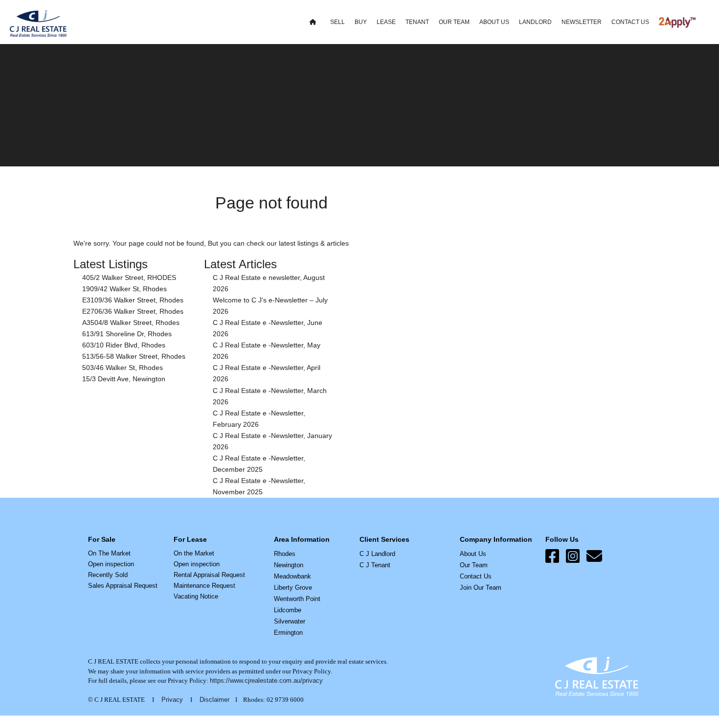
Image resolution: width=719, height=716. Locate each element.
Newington (288, 565)
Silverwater (289, 621)
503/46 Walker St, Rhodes (122, 367)
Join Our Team (480, 587)
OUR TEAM (454, 22)
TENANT (417, 22)
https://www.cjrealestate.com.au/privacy (266, 680)
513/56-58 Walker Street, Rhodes (133, 356)
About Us (473, 553)
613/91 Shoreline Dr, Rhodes (127, 334)
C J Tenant (375, 565)
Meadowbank (292, 576)
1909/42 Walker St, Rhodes (124, 289)
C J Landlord (377, 553)
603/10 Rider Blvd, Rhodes (123, 345)
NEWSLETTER (582, 22)
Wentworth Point (297, 598)
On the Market (194, 553)
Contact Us (476, 576)
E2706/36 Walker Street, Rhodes (132, 311)
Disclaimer (214, 699)
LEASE (386, 22)
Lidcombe (287, 610)
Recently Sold (108, 574)
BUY (361, 22)
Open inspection (111, 564)
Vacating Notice (196, 596)
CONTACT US (630, 22)
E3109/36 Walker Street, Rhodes (132, 300)
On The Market (109, 553)
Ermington (288, 632)
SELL (337, 22)
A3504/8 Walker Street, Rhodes (131, 322)
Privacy (172, 699)
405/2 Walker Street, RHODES (129, 277)
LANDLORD (535, 22)
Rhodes (284, 553)
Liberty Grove (293, 587)
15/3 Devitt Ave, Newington (123, 379)
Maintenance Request (204, 585)
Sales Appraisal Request (122, 585)
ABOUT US (494, 22)
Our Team (474, 565)
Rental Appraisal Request (209, 574)
